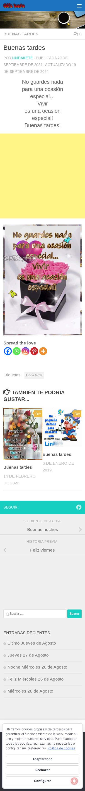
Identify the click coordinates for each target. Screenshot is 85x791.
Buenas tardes (20, 34)
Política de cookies (61, 748)
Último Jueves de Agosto (31, 643)
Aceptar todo (42, 759)
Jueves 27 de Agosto (28, 655)
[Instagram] (25, 351)
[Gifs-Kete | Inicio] (18, 6)
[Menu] (79, 5)
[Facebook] (8, 351)
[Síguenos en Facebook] (79, 507)
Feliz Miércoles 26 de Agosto (35, 679)
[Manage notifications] (74, 781)
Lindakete (22, 58)
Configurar (42, 781)
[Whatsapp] (17, 351)
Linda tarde (34, 375)
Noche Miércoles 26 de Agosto (37, 667)
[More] (43, 351)
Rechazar (42, 770)
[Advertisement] (42, 176)
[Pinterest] (34, 351)
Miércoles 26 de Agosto (30, 691)
